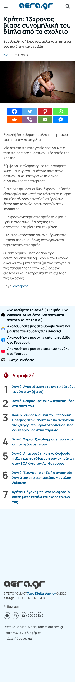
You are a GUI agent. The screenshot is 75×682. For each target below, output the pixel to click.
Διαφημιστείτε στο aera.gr (45, 627)
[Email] (45, 119)
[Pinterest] (45, 111)
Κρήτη (7, 55)
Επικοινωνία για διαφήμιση (23, 633)
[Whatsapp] (60, 111)
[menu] (5, 6)
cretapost (20, 286)
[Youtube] (23, 615)
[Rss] (39, 615)
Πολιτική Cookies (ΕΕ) (19, 638)
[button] (68, 6)
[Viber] (29, 119)
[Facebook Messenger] (60, 119)
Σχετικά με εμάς (15, 627)
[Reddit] (14, 119)
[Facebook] (14, 111)
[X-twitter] (31, 615)
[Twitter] (29, 111)
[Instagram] (15, 615)
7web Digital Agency (41, 593)
